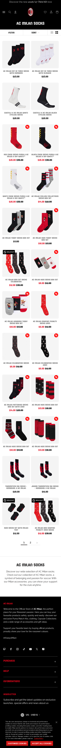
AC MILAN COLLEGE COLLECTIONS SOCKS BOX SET (44, 197)
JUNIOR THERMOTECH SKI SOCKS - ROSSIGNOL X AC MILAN (44, 487)
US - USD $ (32, 715)
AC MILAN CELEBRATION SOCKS (16, 363)
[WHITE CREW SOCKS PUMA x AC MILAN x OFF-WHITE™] (16, 179)
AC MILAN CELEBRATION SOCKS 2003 (45, 364)
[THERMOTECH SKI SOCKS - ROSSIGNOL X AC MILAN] (16, 469)
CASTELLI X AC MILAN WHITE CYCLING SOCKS (16, 114)
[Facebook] (11, 649)
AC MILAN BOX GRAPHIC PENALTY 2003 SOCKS (45, 529)
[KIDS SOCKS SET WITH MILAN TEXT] (16, 511)
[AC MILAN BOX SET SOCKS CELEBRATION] (16, 263)
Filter (11, 32)
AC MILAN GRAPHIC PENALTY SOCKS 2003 (45, 322)
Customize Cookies (17, 743)
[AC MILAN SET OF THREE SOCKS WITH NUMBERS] (16, 54)
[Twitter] (37, 649)
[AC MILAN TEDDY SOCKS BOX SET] (16, 221)
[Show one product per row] (52, 32)
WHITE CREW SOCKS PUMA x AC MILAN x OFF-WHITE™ (16, 197)
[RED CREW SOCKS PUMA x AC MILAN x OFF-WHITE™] (16, 138)
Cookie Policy (38, 738)
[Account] (51, 12)
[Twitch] (4, 649)
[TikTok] (24, 649)
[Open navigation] (4, 12)
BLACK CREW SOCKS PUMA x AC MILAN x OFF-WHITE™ (44, 155)
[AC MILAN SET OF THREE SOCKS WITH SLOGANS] (45, 54)
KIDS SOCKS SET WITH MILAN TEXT (16, 529)
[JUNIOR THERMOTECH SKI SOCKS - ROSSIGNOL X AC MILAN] (45, 469)
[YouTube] (30, 649)
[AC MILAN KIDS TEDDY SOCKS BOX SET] (45, 221)
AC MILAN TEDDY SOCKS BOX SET (16, 238)
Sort (33, 32)
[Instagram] (17, 649)
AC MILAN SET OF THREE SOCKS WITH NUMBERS (16, 72)
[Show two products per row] (56, 32)
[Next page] (37, 542)
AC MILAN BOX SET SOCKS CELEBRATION (16, 280)
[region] (30, 733)
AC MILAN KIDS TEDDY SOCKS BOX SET (45, 239)
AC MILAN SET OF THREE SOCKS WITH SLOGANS (45, 72)
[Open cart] (57, 12)
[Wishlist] (45, 12)
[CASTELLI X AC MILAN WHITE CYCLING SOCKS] (16, 96)
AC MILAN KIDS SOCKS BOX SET (45, 279)
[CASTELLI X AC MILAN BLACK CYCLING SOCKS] (45, 96)
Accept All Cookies (41, 743)
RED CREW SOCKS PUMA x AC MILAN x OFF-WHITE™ (16, 155)
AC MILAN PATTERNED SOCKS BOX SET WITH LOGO (16, 405)
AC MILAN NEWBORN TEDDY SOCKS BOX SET (16, 322)
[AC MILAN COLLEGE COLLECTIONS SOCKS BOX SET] (45, 179)
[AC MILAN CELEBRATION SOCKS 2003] (45, 346)
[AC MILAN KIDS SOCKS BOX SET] (45, 263)
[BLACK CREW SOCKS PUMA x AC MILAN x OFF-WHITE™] (45, 138)
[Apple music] (43, 649)
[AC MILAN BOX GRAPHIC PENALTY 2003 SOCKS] (45, 511)
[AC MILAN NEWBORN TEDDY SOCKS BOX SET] (16, 305)
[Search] (10, 12)
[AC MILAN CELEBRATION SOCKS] (16, 346)
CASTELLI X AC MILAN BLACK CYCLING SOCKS (45, 114)
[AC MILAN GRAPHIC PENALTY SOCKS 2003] (45, 305)
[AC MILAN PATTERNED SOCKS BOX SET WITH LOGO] (16, 388)
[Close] (56, 722)
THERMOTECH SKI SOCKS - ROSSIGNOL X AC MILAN (16, 487)
